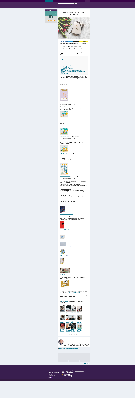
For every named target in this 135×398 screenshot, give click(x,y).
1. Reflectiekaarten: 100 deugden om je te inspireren (69, 65)
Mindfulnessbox (62, 255)
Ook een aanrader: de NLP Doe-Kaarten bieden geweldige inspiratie (71, 70)
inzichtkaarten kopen (74, 348)
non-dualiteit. (75, 196)
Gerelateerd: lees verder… (65, 73)
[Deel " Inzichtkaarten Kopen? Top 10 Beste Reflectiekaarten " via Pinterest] (74, 334)
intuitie (64, 348)
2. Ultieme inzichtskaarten (66, 66)
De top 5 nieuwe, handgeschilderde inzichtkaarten (69, 59)
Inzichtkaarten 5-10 (64, 69)
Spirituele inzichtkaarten (64, 246)
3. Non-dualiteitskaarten (65, 67)
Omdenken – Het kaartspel (64, 229)
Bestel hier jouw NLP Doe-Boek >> (67, 372)
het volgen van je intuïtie (65, 301)
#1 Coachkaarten (64, 63)
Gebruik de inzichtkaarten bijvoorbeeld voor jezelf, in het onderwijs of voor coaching (73, 72)
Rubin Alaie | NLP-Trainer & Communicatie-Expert (71, 339)
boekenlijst (61, 348)
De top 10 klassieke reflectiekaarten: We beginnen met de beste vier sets (72, 64)
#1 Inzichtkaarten (64, 60)
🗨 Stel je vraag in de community (54, 372)
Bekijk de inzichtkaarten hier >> (65, 102)
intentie (66, 300)
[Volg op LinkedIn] (50, 377)
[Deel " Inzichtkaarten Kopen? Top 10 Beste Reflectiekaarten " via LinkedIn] (76, 334)
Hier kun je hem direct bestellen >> (74, 292)
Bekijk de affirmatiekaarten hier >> (65, 153)
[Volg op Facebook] (51, 377)
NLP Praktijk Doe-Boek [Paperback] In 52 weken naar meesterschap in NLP (68, 375)
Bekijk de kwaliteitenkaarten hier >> (66, 136)
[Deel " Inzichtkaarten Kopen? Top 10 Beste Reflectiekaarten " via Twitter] (73, 334)
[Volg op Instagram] (49, 377)
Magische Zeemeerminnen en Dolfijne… (66, 214)
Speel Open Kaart (62, 274)
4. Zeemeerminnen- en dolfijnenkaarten (67, 68)
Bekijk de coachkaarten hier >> (65, 176)
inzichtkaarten (68, 348)
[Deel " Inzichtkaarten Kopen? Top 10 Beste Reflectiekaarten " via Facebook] (72, 334)
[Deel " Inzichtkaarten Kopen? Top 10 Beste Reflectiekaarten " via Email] (77, 334)
